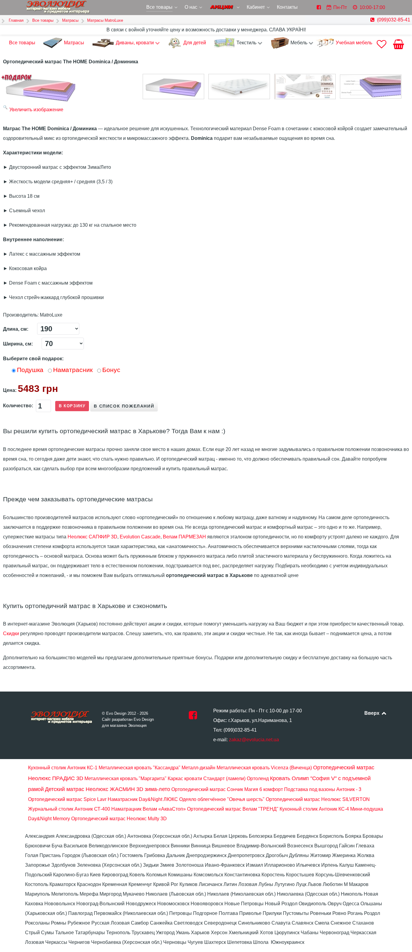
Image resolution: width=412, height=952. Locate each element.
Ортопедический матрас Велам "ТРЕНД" (232, 809)
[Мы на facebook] (193, 717)
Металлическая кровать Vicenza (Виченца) (264, 767)
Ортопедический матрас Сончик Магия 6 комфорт (227, 789)
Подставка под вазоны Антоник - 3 (322, 789)
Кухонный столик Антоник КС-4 (314, 809)
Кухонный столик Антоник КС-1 (62, 767)
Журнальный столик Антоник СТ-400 (69, 809)
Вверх (372, 713)
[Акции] (225, 7)
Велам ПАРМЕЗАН (184, 536)
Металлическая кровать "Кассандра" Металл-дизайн (157, 767)
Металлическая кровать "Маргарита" (125, 778)
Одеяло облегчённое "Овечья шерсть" (222, 799)
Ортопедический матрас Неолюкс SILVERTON (318, 799)
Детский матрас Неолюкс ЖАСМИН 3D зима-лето (107, 789)
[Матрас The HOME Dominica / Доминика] (173, 86)
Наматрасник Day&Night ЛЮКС (143, 799)
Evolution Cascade (140, 536)
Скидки (11, 633)
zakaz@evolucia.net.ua (254, 739)
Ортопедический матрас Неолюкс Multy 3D (119, 818)
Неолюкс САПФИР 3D (92, 536)
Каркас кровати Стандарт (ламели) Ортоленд (218, 778)
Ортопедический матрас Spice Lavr (67, 799)
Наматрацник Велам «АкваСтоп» (148, 809)
